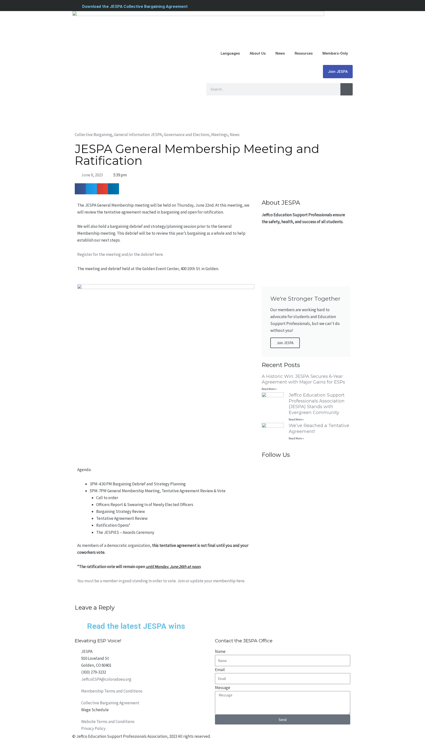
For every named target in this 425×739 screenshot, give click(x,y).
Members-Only (335, 53)
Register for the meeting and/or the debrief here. (120, 254)
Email (220, 669)
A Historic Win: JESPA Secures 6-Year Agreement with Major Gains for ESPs (303, 379)
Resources (304, 53)
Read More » (269, 389)
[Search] (346, 89)
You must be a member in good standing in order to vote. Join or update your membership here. (161, 581)
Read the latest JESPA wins (136, 626)
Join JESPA (338, 71)
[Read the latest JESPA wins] (81, 627)
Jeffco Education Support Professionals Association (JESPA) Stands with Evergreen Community (317, 403)
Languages (230, 53)
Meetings (219, 134)
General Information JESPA (138, 134)
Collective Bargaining (93, 134)
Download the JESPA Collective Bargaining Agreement (135, 6)
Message (222, 687)
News (280, 53)
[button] (80, 188)
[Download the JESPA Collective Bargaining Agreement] (75, 6)
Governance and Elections (186, 134)
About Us (258, 53)
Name (220, 651)
